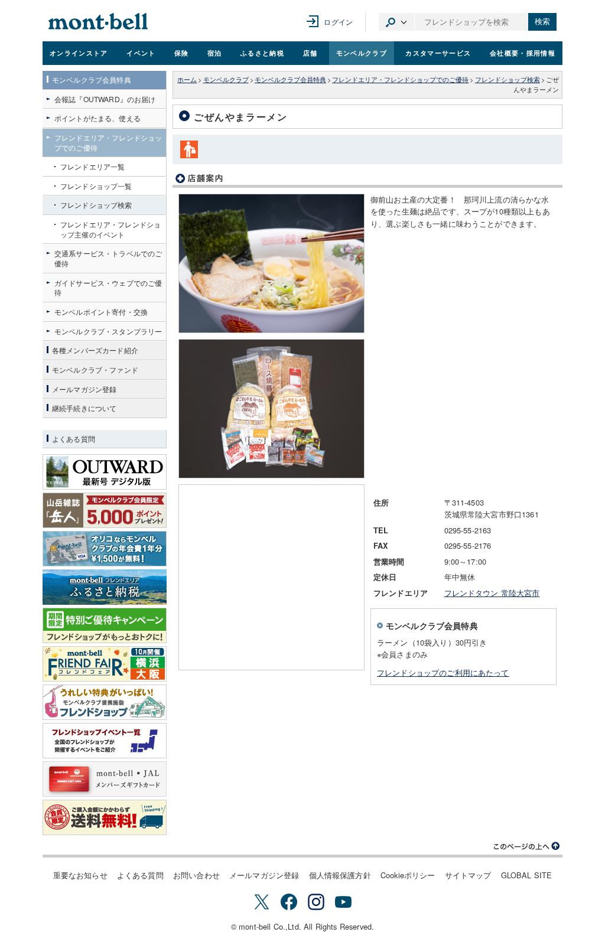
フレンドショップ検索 (507, 79)
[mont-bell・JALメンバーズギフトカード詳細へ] (105, 779)
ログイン (338, 22)
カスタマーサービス (438, 52)
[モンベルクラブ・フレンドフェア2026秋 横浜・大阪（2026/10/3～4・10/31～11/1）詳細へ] (105, 664)
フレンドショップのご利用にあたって (443, 672)
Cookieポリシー (407, 875)
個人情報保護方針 (340, 875)
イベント (140, 52)
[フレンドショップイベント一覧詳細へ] (105, 740)
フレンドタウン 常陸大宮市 (492, 592)
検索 (542, 21)
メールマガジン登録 (264, 875)
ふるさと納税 (262, 52)
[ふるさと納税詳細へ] (105, 587)
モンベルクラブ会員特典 (290, 79)
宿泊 (214, 52)
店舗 (310, 52)
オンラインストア (79, 52)
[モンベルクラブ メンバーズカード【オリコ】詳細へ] (105, 548)
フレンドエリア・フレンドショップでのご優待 (400, 79)
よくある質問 (140, 875)
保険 (181, 52)
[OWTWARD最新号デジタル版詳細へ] (105, 472)
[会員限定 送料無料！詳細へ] (105, 817)
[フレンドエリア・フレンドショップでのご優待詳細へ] (105, 702)
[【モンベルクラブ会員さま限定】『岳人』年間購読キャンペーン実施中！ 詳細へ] (105, 510)
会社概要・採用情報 (522, 52)
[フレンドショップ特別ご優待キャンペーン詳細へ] (105, 625)
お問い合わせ (196, 875)
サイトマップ (468, 875)
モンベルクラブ (361, 52)
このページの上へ (527, 846)
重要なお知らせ (80, 875)
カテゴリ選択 (396, 22)
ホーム (187, 79)
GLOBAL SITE (526, 875)
